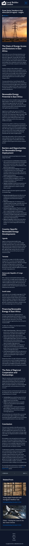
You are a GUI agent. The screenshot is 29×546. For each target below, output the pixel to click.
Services (14, 536)
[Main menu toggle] (25, 3)
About (14, 535)
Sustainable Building (7, 502)
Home (14, 533)
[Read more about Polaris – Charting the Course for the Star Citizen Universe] (14, 512)
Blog (14, 538)
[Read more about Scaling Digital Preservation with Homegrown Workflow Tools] (14, 489)
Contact (14, 540)
